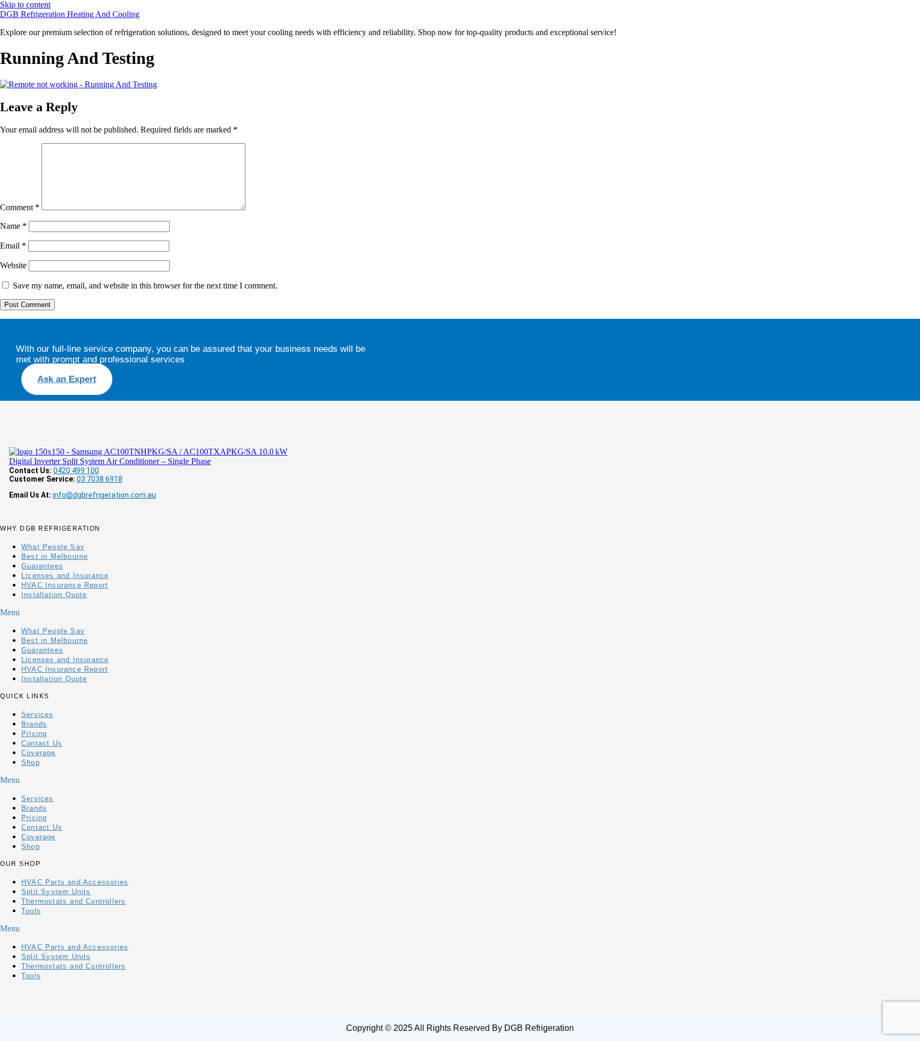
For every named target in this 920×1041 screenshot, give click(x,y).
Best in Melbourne (54, 556)
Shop (30, 762)
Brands (34, 724)
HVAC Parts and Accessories (74, 882)
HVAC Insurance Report (64, 585)
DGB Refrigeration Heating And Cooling (69, 14)
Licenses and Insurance (65, 576)
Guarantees (42, 566)
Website (13, 265)
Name (13, 225)
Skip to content (25, 4)
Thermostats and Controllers (73, 901)
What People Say (53, 547)
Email (13, 245)
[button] (83, 612)
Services (37, 714)
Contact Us (41, 743)
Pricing (34, 734)
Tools (31, 911)
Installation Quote (54, 595)
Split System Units (56, 892)
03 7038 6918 (99, 479)
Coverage (38, 753)
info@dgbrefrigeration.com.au (104, 495)
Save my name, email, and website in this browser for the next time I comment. (145, 285)
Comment (19, 207)
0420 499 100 (76, 470)
